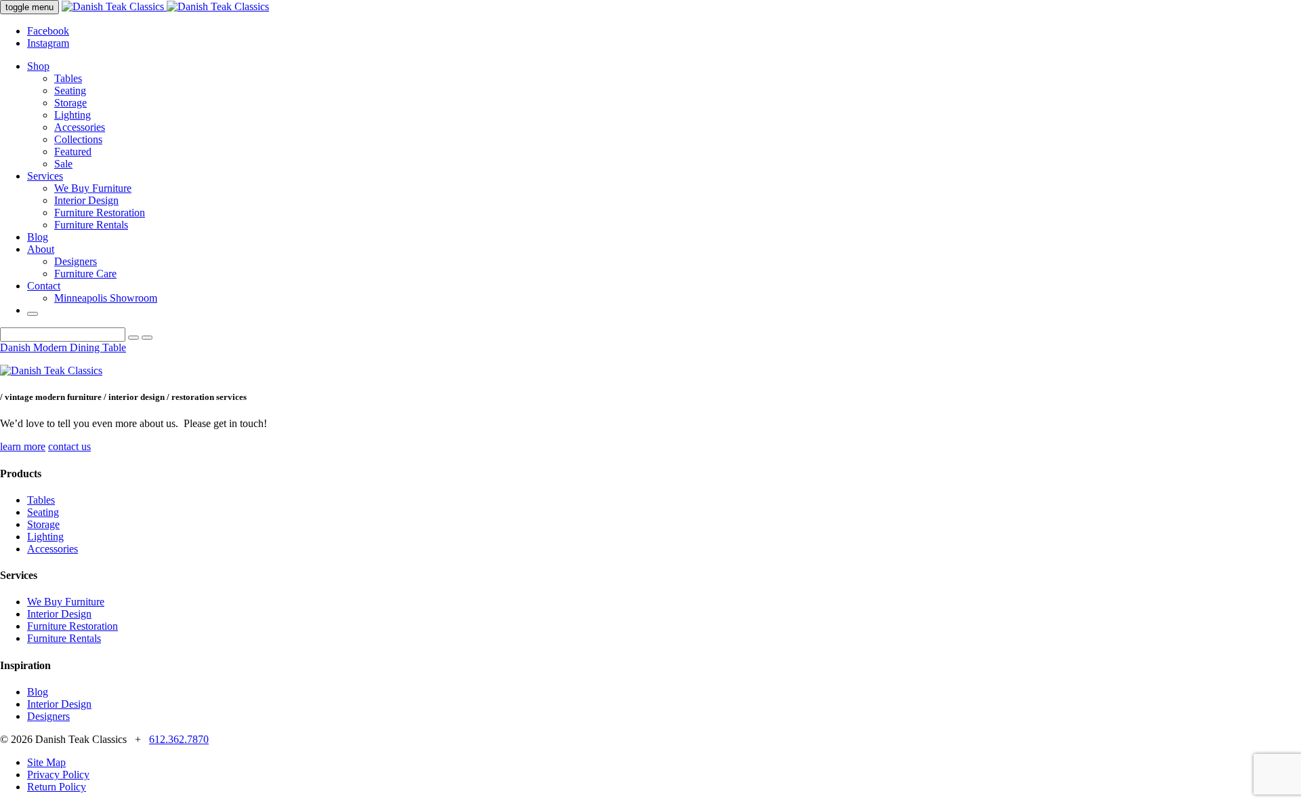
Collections (78, 139)
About (40, 249)
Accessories (79, 127)
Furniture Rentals (91, 224)
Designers (75, 261)
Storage (70, 102)
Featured (72, 151)
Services (45, 176)
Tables (68, 78)
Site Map (46, 762)
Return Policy (56, 786)
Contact (43, 286)
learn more (22, 446)
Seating (70, 90)
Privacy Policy (58, 774)
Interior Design (86, 200)
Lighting (72, 115)
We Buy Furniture (92, 188)
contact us (69, 446)
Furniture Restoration (99, 212)
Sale (63, 163)
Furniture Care (85, 273)
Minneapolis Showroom (105, 298)
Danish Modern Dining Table (63, 347)
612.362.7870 (179, 739)
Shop (38, 66)
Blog (37, 237)
